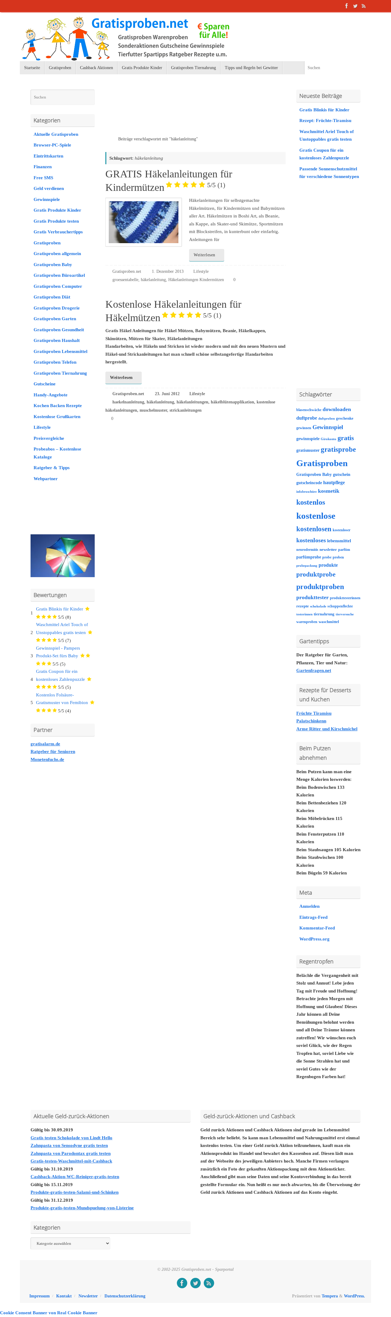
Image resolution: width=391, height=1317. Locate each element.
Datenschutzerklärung (124, 1296)
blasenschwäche (308, 410)
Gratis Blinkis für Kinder (59, 609)
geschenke (344, 418)
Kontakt (64, 1296)
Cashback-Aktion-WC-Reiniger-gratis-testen (75, 1176)
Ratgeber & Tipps (52, 467)
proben (338, 557)
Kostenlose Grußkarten (57, 416)
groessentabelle (125, 279)
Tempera (330, 1296)
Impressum (39, 1296)
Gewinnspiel (327, 427)
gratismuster (308, 450)
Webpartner (46, 478)
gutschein (341, 474)
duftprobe (306, 418)
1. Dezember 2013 (168, 271)
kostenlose (315, 516)
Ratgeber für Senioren (53, 751)
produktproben (320, 586)
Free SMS (43, 177)
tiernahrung (324, 614)
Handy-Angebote (51, 394)
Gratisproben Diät (52, 297)
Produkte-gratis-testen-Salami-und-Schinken (75, 1192)
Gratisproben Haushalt (57, 340)
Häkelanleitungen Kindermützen (196, 279)
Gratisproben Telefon (55, 362)
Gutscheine (45, 383)
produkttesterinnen (345, 598)
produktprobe (315, 574)
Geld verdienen (49, 188)
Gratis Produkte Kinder (57, 210)
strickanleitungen (186, 410)
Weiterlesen (204, 255)
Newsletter (88, 1296)
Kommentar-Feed (317, 928)
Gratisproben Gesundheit (59, 329)
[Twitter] (355, 6)
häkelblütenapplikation (232, 402)
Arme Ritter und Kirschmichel (326, 728)
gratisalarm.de (45, 743)
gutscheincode (309, 482)
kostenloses (311, 540)
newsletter (328, 549)
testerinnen (304, 614)
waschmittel (329, 622)
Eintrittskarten (48, 156)
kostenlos (310, 502)
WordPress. (354, 1296)
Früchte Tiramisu (313, 713)
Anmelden (309, 906)
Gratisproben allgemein (57, 253)
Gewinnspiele (47, 199)
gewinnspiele (308, 438)
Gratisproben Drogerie (57, 308)
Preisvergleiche (49, 438)
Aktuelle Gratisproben (56, 134)
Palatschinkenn (311, 720)
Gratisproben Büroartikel (59, 275)
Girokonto (328, 439)
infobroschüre (306, 491)
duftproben (326, 418)
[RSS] (364, 6)
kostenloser (341, 530)
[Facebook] (346, 6)
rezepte (302, 606)
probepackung (306, 565)
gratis (346, 438)
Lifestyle (201, 271)
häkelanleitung (153, 279)
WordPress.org (314, 939)
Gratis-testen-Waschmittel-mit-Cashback (71, 1161)
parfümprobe (308, 557)
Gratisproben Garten (55, 318)
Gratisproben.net (126, 271)
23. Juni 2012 (167, 393)
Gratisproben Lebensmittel (60, 351)
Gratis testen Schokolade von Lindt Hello (71, 1137)
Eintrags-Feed (313, 917)
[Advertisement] (176, 113)
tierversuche (345, 614)
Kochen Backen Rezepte (58, 405)
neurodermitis (307, 549)
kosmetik (328, 491)
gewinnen (303, 428)
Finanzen (43, 166)
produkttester (312, 597)
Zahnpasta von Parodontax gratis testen (71, 1153)
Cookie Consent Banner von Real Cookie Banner (48, 1312)
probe (326, 557)
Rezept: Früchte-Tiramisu (325, 120)
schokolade (318, 606)
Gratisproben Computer (58, 286)
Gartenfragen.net (313, 670)
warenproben (306, 622)
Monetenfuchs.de (47, 759)
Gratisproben (47, 242)
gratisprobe (338, 449)
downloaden (337, 409)
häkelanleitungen (192, 402)
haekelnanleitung (128, 402)
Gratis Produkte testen (56, 221)
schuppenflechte (340, 606)
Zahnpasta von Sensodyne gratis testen (69, 1145)
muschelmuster (153, 410)
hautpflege (334, 482)
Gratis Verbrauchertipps (58, 231)
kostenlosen (313, 529)
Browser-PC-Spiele (52, 145)
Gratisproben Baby (53, 264)
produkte (328, 565)
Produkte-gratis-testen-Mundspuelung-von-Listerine (82, 1207)
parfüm (344, 549)
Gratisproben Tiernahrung (60, 373)
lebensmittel (339, 540)
